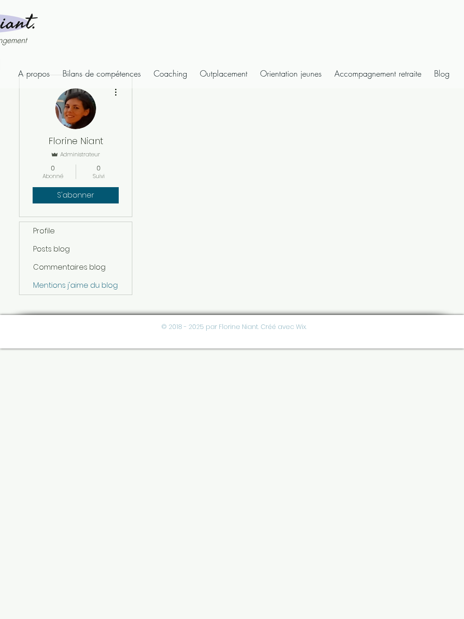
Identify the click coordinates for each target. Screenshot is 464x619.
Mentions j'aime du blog (75, 285)
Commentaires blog (69, 267)
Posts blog (51, 249)
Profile (44, 231)
